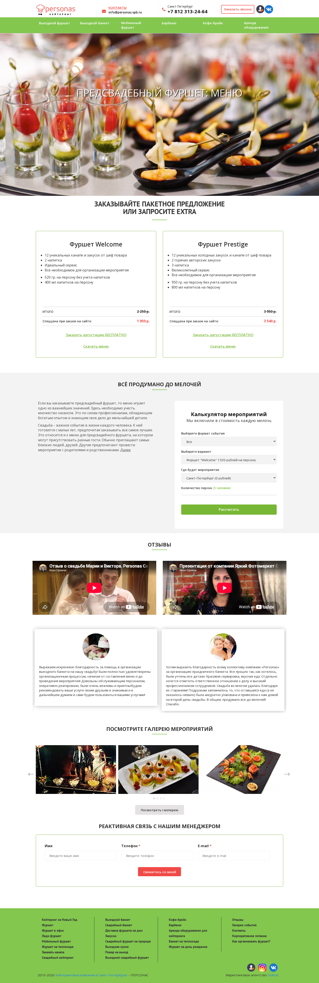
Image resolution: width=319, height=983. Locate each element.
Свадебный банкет (118, 925)
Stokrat (273, 975)
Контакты (239, 930)
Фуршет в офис (53, 930)
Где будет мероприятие (200, 470)
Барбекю (175, 925)
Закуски (110, 936)
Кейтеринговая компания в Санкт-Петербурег (91, 975)
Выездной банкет (117, 920)
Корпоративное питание (249, 936)
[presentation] (39, 774)
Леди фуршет (51, 936)
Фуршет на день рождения (188, 947)
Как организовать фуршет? (251, 941)
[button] (154, 798)
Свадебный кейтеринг (58, 957)
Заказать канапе (53, 952)
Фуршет (47, 925)
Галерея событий (244, 925)
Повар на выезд (116, 952)
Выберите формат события (203, 433)
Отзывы (237, 920)
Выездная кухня (117, 947)
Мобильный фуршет (56, 941)
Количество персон (196, 488)
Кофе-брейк (177, 920)
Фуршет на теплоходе (58, 947)
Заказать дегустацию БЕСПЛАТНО (96, 335)
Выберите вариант (196, 451)
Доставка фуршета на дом (124, 930)
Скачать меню (96, 346)
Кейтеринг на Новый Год (59, 920)
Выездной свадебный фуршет (127, 957)
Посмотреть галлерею (159, 810)
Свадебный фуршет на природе (128, 941)
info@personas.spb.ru (125, 12)
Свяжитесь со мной (159, 872)
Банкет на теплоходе (184, 941)
